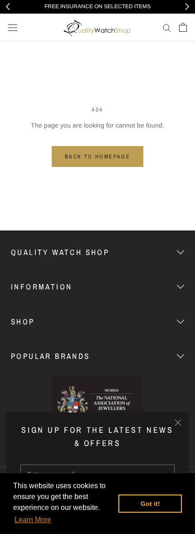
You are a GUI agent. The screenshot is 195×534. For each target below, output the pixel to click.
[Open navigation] (12, 27)
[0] (183, 27)
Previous (8, 6)
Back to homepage (97, 156)
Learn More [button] (33, 520)
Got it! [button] (150, 503)
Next (187, 6)
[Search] (167, 27)
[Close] (178, 422)
